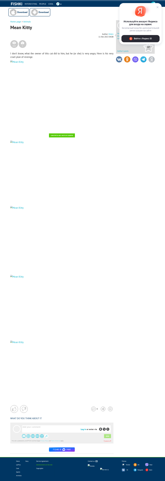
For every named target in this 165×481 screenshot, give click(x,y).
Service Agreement (42, 461)
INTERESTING (31, 4)
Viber (150, 465)
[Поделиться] (103, 409)
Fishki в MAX (62, 449)
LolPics (18, 465)
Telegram (140, 470)
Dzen (150, 470)
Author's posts (123, 51)
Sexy (26, 461)
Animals (27, 21)
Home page (15, 21)
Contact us (91, 461)
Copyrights (39, 468)
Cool (50, 4)
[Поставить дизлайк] (24, 409)
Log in (83, 429)
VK (127, 470)
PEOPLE (42, 4)
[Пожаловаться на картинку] (41, 128)
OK (138, 465)
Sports (18, 472)
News (18, 461)
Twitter (128, 465)
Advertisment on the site (44, 465)
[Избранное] (110, 409)
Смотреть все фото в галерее (62, 135)
